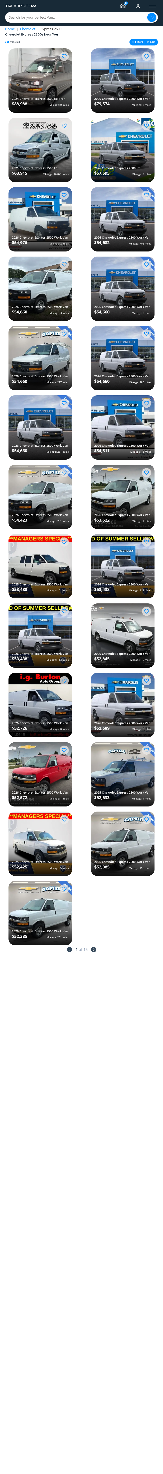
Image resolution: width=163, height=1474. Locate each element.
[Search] (151, 17)
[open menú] (152, 6)
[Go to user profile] (137, 6)
